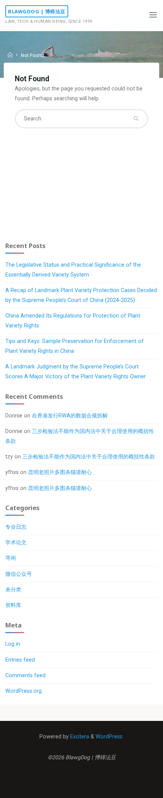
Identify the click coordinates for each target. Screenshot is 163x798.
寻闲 (10, 558)
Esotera (79, 736)
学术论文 (16, 542)
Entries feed (20, 660)
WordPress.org (23, 691)
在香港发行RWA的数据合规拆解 (70, 415)
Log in (12, 644)
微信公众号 (18, 574)
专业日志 (16, 527)
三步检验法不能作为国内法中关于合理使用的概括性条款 (88, 457)
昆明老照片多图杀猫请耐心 (60, 472)
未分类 (13, 589)
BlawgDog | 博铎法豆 (37, 11)
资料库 (13, 605)
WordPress (109, 736)
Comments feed (25, 675)
